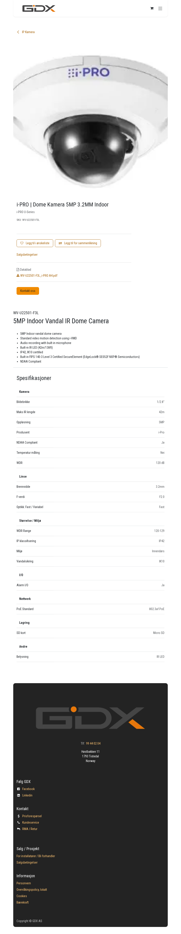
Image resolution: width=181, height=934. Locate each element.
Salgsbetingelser (27, 254)
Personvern (24, 883)
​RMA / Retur (29, 829)
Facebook (28, 789)
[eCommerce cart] (152, 8)
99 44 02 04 (93, 743)
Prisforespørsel (32, 816)
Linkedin (27, 795)
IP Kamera (28, 32)
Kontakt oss (27, 291)
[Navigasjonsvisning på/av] (160, 8)
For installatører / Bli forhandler (36, 856)
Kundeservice (30, 822)
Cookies (22, 896)
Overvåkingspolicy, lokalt (32, 889)
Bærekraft (23, 902)
